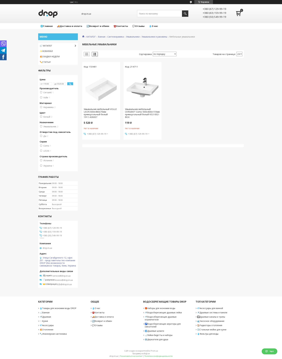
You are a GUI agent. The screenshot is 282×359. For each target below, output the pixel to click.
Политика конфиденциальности (158, 356)
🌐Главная (46, 26)
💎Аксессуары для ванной (210, 308)
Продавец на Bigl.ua (141, 353)
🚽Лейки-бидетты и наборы (158, 335)
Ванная (101, 36)
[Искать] (185, 13)
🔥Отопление (46, 329)
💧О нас (153, 26)
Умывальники (133, 36)
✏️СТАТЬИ (45, 62)
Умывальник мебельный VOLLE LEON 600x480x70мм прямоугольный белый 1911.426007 (100, 113)
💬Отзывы (138, 26)
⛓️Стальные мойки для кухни (211, 329)
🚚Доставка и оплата (69, 26)
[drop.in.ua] (48, 13)
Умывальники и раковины (154, 36)
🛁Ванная (44, 312)
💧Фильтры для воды (207, 333)
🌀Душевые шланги (154, 330)
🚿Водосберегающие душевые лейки (163, 312)
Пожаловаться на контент (131, 356)
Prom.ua (154, 351)
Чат (272, 351)
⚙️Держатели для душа (156, 339)
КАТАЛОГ (91, 36)
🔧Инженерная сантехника (53, 333)
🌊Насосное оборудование (210, 321)
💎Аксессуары (47, 325)
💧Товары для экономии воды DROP (58, 308)
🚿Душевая (45, 316)
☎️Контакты (121, 26)
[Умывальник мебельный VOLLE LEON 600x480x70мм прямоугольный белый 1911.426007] (101, 88)
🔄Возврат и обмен (98, 26)
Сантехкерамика (115, 36)
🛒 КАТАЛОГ (46, 45)
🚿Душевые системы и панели (212, 312)
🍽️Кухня (44, 321)
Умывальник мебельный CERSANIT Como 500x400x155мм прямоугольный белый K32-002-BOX (142, 113)
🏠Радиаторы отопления (209, 325)
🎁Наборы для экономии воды (160, 308)
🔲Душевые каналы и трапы (211, 316)
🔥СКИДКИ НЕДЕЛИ (50, 56)
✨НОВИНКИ (46, 51)
